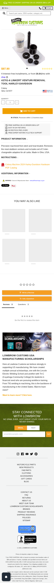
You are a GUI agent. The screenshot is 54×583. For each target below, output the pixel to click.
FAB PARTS (26, 470)
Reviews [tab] (6, 304)
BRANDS (26, 509)
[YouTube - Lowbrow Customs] (27, 453)
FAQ (26, 495)
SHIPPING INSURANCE (26, 515)
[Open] (6, 577)
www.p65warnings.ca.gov (37, 180)
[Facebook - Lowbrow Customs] (22, 453)
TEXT (33, 428)
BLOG (26, 482)
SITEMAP (26, 520)
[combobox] (29, 13)
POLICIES (26, 518)
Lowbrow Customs (29, 548)
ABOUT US (26, 501)
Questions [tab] (22, 304)
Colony (4, 88)
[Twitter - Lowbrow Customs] (31, 453)
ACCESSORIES (26, 476)
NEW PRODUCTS (26, 467)
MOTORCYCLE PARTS (26, 465)
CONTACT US (26, 492)
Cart (49, 8)
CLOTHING (26, 473)
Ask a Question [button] (28, 299)
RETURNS (26, 498)
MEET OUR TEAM (26, 503)
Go (48, 434)
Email (21, 428)
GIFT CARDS (26, 479)
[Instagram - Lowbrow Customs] (17, 453)
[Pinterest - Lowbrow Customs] (36, 453)
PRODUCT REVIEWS (26, 512)
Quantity (4, 98)
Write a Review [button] (28, 292)
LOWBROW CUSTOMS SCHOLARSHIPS (26, 506)
